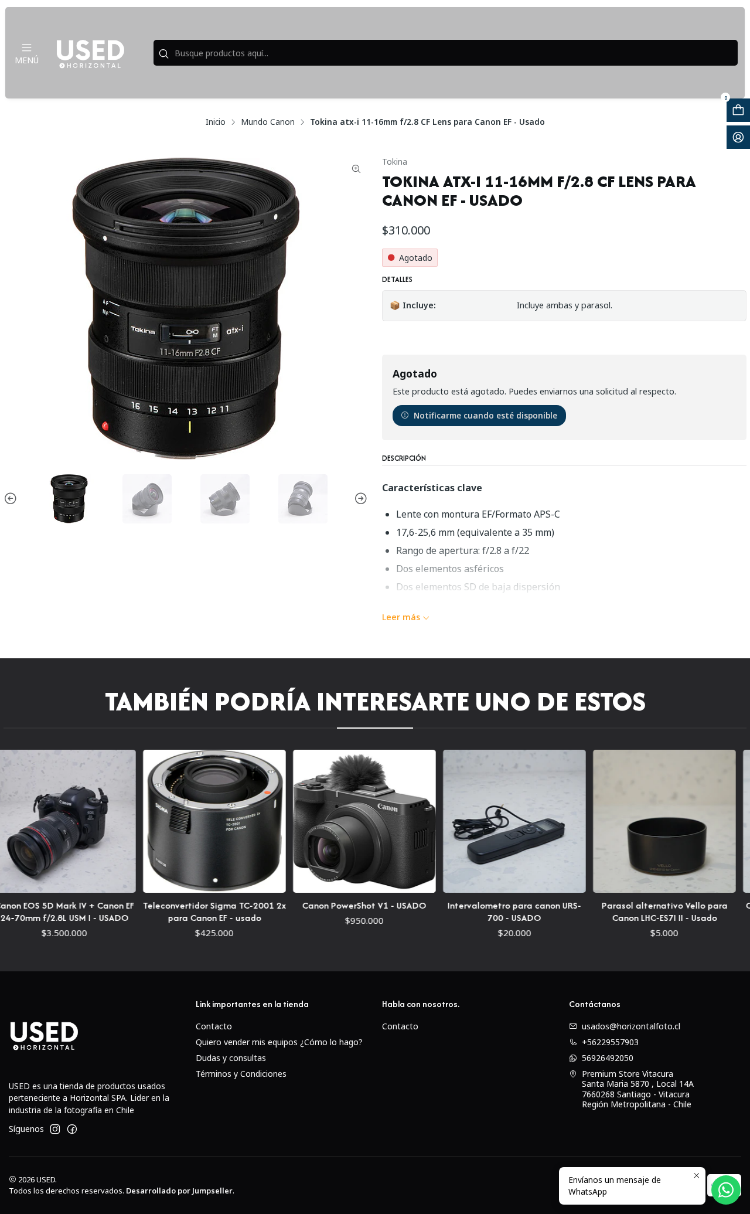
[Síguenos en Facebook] (72, 1129)
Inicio (216, 122)
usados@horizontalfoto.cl (631, 1026)
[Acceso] (738, 137)
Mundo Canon (268, 122)
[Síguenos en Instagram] (55, 1129)
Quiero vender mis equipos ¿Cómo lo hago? (279, 1042)
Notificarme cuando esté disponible (485, 415)
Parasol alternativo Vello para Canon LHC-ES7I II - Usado (624, 911)
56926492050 (607, 1057)
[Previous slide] (12, 498)
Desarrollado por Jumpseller (179, 1190)
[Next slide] (359, 498)
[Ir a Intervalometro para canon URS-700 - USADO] (474, 821)
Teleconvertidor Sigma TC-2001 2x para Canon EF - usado (174, 911)
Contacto (214, 1026)
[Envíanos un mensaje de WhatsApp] (726, 1190)
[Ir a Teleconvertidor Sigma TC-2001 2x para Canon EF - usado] (174, 821)
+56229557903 (610, 1042)
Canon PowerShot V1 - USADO (324, 905)
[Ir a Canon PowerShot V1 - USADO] (324, 821)
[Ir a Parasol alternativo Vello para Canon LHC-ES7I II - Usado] (624, 821)
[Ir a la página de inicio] (90, 53)
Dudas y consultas (231, 1057)
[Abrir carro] (738, 110)
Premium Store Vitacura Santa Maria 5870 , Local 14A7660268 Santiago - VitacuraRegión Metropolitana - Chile (638, 1089)
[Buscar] (163, 54)
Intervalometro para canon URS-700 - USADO (474, 911)
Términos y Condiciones (241, 1073)
